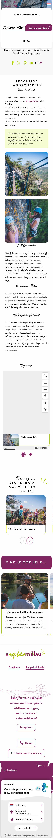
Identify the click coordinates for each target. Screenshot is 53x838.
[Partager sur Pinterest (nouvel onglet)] (24, 63)
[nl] (48, 4)
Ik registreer (26, 727)
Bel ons (28, 743)
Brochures (14, 667)
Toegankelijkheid (35, 667)
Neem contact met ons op (29, 753)
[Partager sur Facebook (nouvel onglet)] (12, 63)
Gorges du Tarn (32, 101)
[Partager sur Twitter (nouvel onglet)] (18, 63)
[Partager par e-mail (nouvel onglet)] (31, 63)
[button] (4, 28)
